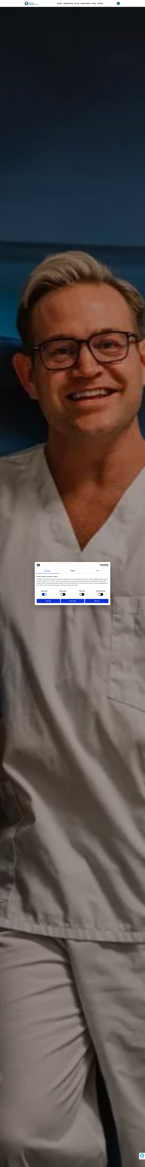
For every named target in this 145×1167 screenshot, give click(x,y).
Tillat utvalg (72, 601)
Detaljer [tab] (72, 570)
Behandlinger (85, 3)
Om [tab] (98, 570)
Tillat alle (96, 601)
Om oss (76, 3)
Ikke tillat (48, 601)
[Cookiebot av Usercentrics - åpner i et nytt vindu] (101, 565)
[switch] (63, 594)
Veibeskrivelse (68, 3)
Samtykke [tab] (47, 571)
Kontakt (100, 3)
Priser (94, 3)
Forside (59, 3)
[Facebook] (118, 3)
